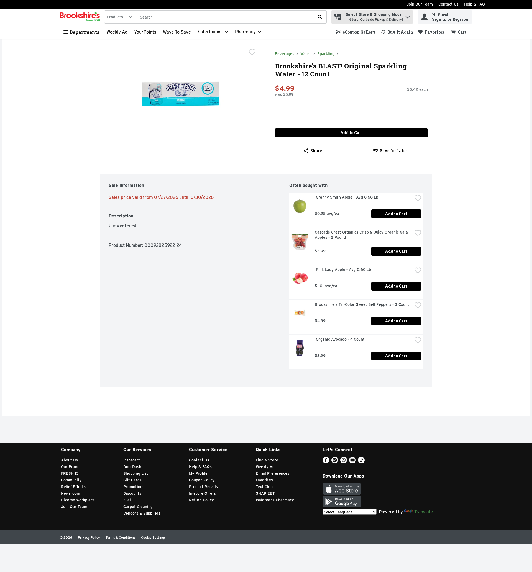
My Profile (198, 473)
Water (305, 54)
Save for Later (393, 150)
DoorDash (132, 467)
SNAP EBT (265, 493)
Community (71, 480)
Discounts (132, 493)
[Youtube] (352, 462)
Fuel (127, 500)
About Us (69, 460)
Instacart (131, 460)
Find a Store (267, 460)
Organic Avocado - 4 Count (340, 339)
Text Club (264, 486)
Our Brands (71, 467)
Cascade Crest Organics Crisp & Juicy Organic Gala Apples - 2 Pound (362, 235)
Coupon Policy (202, 480)
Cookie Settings (153, 537)
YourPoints (145, 32)
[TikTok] (361, 462)
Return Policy (201, 500)
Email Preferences (272, 473)
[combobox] (119, 17)
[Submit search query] (319, 16)
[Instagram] (343, 462)
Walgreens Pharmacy (275, 500)
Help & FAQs (200, 467)
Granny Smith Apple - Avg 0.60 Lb (346, 197)
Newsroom (70, 493)
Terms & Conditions (120, 537)
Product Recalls (203, 486)
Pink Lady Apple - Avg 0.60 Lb (343, 269)
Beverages (284, 54)
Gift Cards (132, 480)
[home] (81, 17)
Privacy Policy (89, 537)
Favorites (264, 480)
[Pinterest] (334, 462)
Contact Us (448, 4)
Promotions (133, 486)
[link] (356, 32)
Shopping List (135, 473)
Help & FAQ (474, 4)
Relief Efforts (73, 486)
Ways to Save (177, 32)
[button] (407, 15)
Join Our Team (419, 4)
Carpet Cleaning (138, 506)
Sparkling (325, 54)
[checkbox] (252, 52)
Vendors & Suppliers (141, 513)
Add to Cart (351, 132)
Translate (423, 511)
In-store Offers (202, 493)
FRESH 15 (70, 473)
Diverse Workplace (78, 500)
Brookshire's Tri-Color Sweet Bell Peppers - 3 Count (362, 304)
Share (316, 150)
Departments (84, 32)
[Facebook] (326, 462)
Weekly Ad (116, 32)
